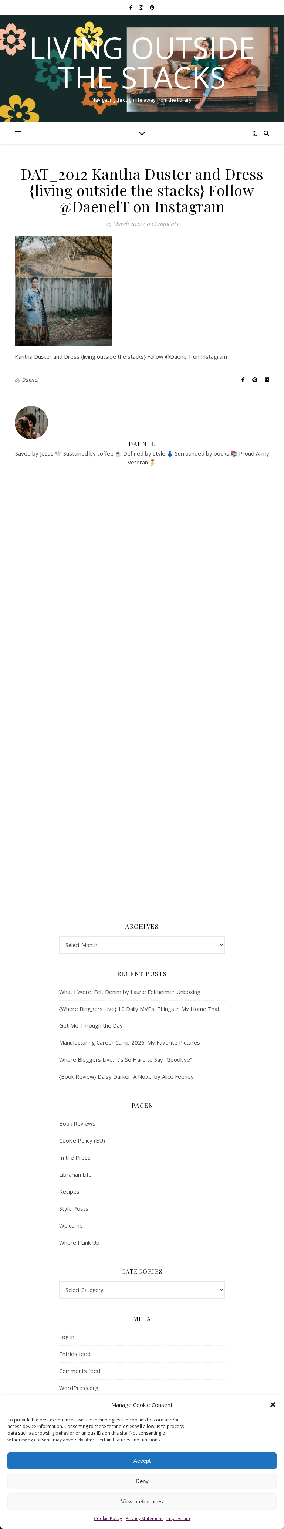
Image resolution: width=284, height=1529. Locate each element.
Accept (142, 1461)
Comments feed (79, 1370)
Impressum (178, 1518)
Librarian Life (75, 1174)
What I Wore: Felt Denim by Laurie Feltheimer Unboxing (129, 991)
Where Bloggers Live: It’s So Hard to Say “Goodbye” (125, 1059)
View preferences (142, 1501)
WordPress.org (78, 1387)
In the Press (75, 1157)
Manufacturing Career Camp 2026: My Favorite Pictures (129, 1042)
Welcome (71, 1225)
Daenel (30, 379)
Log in (66, 1336)
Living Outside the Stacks (142, 62)
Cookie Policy (108, 1518)
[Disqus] (142, 597)
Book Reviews (77, 1123)
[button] (273, 1404)
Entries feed (75, 1353)
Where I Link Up (79, 1242)
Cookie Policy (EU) (82, 1140)
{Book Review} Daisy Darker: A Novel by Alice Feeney (126, 1076)
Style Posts (73, 1208)
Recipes (69, 1191)
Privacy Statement (144, 1518)
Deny (142, 1481)
